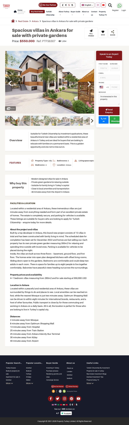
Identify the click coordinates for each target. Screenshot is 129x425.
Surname (113, 64)
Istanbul (28, 368)
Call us (104, 120)
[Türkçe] (67, 404)
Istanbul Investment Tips (95, 377)
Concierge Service (52, 380)
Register (115, 10)
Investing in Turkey (52, 368)
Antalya (28, 377)
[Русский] (55, 404)
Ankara (35, 21)
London (69, 371)
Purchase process (52, 371)
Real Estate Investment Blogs (96, 374)
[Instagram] (98, 5)
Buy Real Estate (37, 12)
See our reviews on (64, 409)
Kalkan (28, 380)
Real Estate (23, 21)
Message (102, 92)
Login (123, 10)
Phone (101, 82)
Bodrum (28, 371)
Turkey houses (11, 368)
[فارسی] (64, 404)
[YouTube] (103, 5)
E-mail (101, 73)
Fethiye (28, 374)
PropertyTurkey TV (93, 380)
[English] (53, 404)
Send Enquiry (109, 111)
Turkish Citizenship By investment (98, 368)
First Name (103, 64)
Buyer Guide (75, 12)
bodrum (69, 378)
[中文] (61, 404)
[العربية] (58, 404)
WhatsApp (115, 121)
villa (50, 161)
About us (85, 12)
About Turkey (64, 12)
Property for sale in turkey (95, 371)
